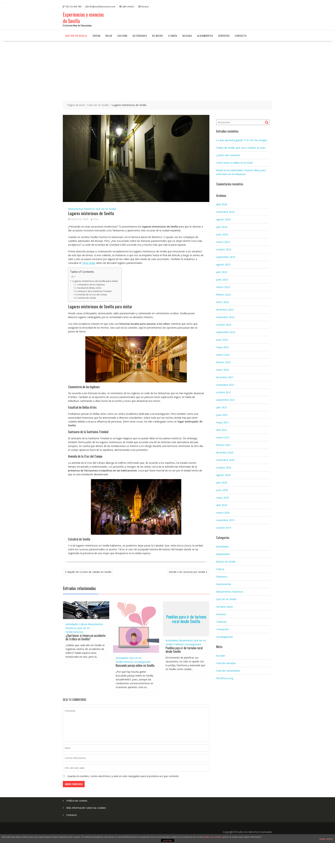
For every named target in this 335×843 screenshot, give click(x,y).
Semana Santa (224, 606)
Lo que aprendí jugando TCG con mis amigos (241, 140)
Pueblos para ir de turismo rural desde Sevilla (186, 618)
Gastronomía (223, 584)
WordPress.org (224, 678)
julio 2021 (221, 407)
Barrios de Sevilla (226, 561)
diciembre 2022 (224, 309)
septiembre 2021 (225, 399)
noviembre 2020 (225, 460)
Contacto (241, 35)
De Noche (157, 35)
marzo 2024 (223, 242)
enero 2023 (222, 302)
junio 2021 (222, 415)
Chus (95, 219)
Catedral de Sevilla (86, 297)
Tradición (178, 644)
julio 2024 (221, 227)
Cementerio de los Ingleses (91, 284)
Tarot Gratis (88, 263)
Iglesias (187, 35)
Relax (109, 35)
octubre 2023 (223, 249)
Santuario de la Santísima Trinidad (94, 291)
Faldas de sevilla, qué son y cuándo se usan (240, 147)
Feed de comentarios (228, 670)
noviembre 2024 (225, 212)
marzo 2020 (223, 512)
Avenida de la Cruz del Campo (92, 294)
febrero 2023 (223, 294)
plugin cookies (326, 839)
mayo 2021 (222, 422)
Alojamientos (205, 35)
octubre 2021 (223, 392)
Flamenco (221, 576)
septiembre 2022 (225, 332)
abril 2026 (221, 204)
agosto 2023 (223, 264)
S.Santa (172, 35)
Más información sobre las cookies (86, 807)
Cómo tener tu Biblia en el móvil (234, 162)
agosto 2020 (223, 475)
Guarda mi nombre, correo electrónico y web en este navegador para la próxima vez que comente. (123, 776)
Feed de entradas (226, 663)
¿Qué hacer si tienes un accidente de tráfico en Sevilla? (86, 637)
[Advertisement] (167, 67)
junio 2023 (222, 279)
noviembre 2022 (225, 317)
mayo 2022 (222, 347)
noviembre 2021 (225, 384)
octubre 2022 (223, 324)
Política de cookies (76, 800)
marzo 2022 (223, 354)
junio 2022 (222, 339)
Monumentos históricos (81, 209)
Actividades (140, 35)
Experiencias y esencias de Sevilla (83, 17)
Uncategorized (142, 661)
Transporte (222, 629)
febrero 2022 (223, 362)
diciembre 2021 (224, 377)
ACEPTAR (167, 841)
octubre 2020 (223, 467)
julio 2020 (221, 482)
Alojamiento (186, 640)
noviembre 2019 (225, 520)
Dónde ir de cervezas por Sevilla (187, 572)
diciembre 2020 (224, 452)
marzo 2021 (223, 437)
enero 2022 (222, 369)
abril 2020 (221, 505)
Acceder (220, 655)
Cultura (122, 35)
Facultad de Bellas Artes (89, 287)
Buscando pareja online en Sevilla (135, 665)
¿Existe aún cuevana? (228, 155)
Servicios (224, 35)
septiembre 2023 (225, 257)
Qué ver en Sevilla (76, 35)
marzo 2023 (223, 287)
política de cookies (212, 837)
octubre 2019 (223, 527)
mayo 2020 (222, 497)
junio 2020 (222, 490)
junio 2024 (222, 234)
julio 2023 (221, 272)
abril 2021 (221, 430)
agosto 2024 (223, 219)
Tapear (96, 35)
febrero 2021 (223, 445)
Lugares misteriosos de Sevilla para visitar (95, 281)
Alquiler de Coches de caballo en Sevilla (89, 572)
